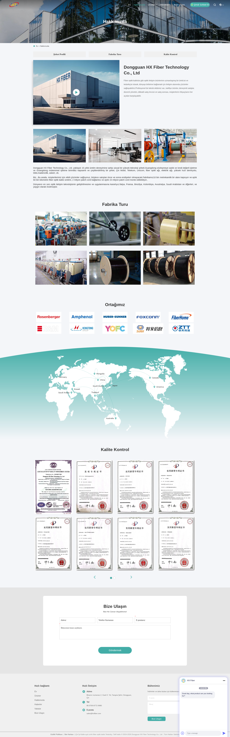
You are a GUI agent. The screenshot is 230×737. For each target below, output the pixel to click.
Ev (129, 5)
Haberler (38, 704)
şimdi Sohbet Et (201, 5)
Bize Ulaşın (179, 5)
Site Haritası (69, 734)
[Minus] (224, 680)
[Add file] (182, 733)
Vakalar (37, 709)
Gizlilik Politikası (56, 734)
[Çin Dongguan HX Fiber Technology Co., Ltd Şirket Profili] (76, 92)
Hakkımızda (139, 5)
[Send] (224, 733)
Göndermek (115, 650)
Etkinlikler (164, 5)
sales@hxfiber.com (94, 713)
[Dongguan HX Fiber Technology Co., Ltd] (14, 5)
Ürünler (151, 5)
